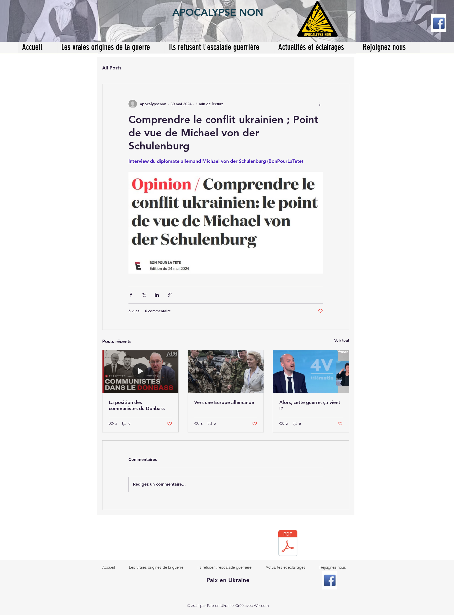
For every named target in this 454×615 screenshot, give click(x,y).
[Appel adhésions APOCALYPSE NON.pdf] (287, 543)
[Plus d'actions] (320, 104)
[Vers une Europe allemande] (226, 371)
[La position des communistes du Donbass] (140, 371)
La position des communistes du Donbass (137, 405)
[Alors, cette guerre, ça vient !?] (311, 371)
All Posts (111, 68)
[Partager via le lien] (169, 294)
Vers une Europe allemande (224, 402)
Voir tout (341, 340)
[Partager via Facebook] (130, 294)
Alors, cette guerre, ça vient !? (309, 405)
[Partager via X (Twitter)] (143, 294)
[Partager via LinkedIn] (156, 294)
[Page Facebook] (438, 23)
